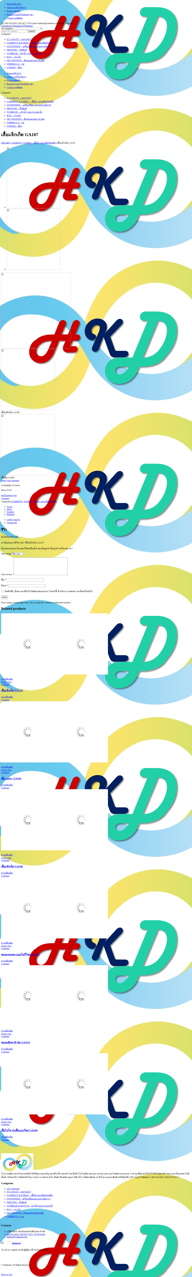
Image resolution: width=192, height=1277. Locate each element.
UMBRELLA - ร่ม (15, 1216)
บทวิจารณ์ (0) (13, 520)
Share (9, 509)
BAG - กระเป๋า (14, 1209)
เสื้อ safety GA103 (11, 778)
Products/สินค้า (14, 11)
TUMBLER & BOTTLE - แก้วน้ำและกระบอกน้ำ (30, 1206)
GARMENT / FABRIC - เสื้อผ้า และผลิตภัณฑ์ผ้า (33, 143)
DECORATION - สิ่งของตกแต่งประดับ (25, 1213)
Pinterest (10, 514)
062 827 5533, (26, 1234)
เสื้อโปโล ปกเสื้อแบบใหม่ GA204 (19, 1130)
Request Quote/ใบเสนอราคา (20, 14)
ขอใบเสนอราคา (9, 495)
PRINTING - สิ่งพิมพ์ (16, 1202)
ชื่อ (3, 580)
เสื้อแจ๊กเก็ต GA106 (12, 866)
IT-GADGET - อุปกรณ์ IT (19, 1192)
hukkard (16, 1243)
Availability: (6, 485)
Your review (7, 574)
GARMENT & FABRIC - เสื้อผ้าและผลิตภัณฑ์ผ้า (30, 1195)
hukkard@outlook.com (17, 1237)
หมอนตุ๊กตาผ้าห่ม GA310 (15, 1042)
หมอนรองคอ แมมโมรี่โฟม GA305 (20, 954)
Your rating (6, 553)
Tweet (9, 507)
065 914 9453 (13, 1234)
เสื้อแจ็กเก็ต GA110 (12, 690)
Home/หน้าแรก (14, 4)
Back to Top (6, 1274)
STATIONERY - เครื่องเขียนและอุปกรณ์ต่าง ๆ (29, 1199)
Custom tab (12, 522)
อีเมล (4, 585)
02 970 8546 (39, 1234)
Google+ (11, 512)
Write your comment (10, 480)
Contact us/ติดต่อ (14, 18)
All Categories (13, 1189)
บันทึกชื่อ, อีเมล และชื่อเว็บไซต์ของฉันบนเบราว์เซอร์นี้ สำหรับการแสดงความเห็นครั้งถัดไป (48, 591)
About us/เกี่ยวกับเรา (16, 7)
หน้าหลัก (5, 143)
